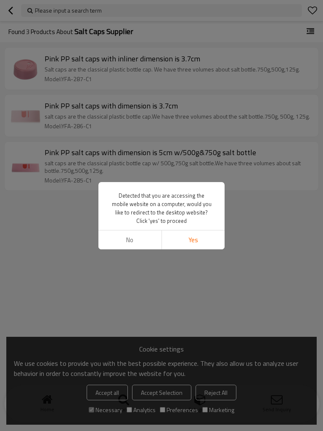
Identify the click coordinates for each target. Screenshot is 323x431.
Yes (193, 240)
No (129, 240)
